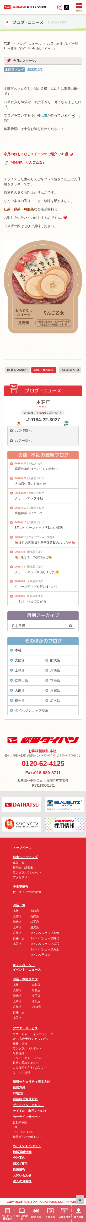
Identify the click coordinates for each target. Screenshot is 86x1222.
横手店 (20, 700)
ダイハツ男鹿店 (40, 955)
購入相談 (78, 1217)
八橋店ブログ (36, 507)
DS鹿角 (36, 1006)
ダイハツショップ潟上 (44, 949)
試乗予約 (36, 1217)
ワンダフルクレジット (27, 872)
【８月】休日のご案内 (30, 601)
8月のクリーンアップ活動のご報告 (39, 527)
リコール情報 (21, 1072)
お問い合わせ (22, 1175)
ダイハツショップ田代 (44, 938)
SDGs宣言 (20, 1164)
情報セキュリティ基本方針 (31, 1081)
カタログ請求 (22, 1217)
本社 (18, 650)
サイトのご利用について (30, 1111)
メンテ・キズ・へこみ (27, 1058)
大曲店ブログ (36, 478)
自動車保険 (20, 1122)
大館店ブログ (35, 581)
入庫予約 (50, 1217)
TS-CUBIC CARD (24, 1132)
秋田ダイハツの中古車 (27, 892)
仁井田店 (21, 680)
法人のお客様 (22, 1181)
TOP (7, 43)
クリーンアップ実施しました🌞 (37, 572)
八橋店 (55, 670)
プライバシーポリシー (28, 1105)
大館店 (20, 660)
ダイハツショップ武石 (44, 944)
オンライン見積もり (8, 1217)
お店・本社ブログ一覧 (62, 43)
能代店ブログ (35, 551)
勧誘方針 (19, 1087)
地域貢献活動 (22, 1152)
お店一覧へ (23, 441)
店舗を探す (64, 1217)
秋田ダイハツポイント (27, 1136)
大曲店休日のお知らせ (30, 483)
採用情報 (19, 1169)
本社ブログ (35, 463)
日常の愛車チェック (26, 1062)
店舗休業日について (29, 513)
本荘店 (55, 680)
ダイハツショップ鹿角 (41, 537)
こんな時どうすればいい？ (30, 1067)
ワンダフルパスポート (27, 1048)
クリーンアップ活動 (29, 498)
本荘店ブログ (14, 70)
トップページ (22, 848)
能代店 (55, 660)
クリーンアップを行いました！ (36, 586)
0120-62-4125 (43, 763)
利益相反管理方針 (25, 1099)
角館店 (55, 690)
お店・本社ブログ (25, 979)
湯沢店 (55, 700)
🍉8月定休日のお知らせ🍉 (33, 557)
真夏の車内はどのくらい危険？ (36, 469)
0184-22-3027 (45, 419)
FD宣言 (18, 1093)
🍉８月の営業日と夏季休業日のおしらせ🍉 (45, 542)
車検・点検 (20, 1043)
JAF (15, 1127)
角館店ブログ (35, 596)
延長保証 (18, 1053)
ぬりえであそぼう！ (27, 1146)
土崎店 (20, 670)
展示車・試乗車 (23, 867)
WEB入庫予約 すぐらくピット (32, 1039)
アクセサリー (21, 877)
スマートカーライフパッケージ (33, 1034)
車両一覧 (18, 863)
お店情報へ (23, 431)
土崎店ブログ (36, 492)
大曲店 (20, 690)
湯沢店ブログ (35, 566)
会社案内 (19, 1158)
